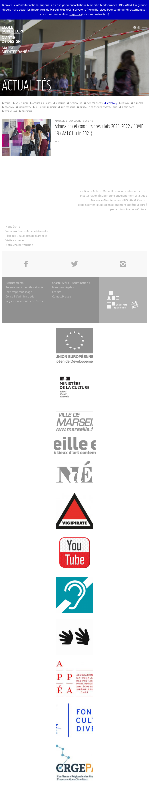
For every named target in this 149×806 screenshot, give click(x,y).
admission (21, 104)
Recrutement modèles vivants (24, 287)
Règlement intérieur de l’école (24, 301)
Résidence (128, 108)
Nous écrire (12, 226)
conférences (95, 104)
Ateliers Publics (42, 104)
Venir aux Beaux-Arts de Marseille (26, 231)
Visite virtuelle (14, 240)
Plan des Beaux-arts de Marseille (26, 236)
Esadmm (9, 108)
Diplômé (138, 104)
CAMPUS (60, 104)
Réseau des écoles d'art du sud (99, 108)
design (125, 104)
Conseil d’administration (20, 296)
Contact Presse (61, 296)
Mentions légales (63, 287)
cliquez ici (76, 14)
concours (76, 104)
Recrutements (14, 283)
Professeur (68, 108)
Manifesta (25, 108)
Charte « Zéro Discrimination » (71, 283)
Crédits (56, 292)
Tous (7, 104)
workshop (11, 112)
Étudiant (27, 112)
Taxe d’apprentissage (18, 292)
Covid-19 (112, 104)
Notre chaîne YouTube (19, 245)
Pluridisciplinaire (46, 108)
